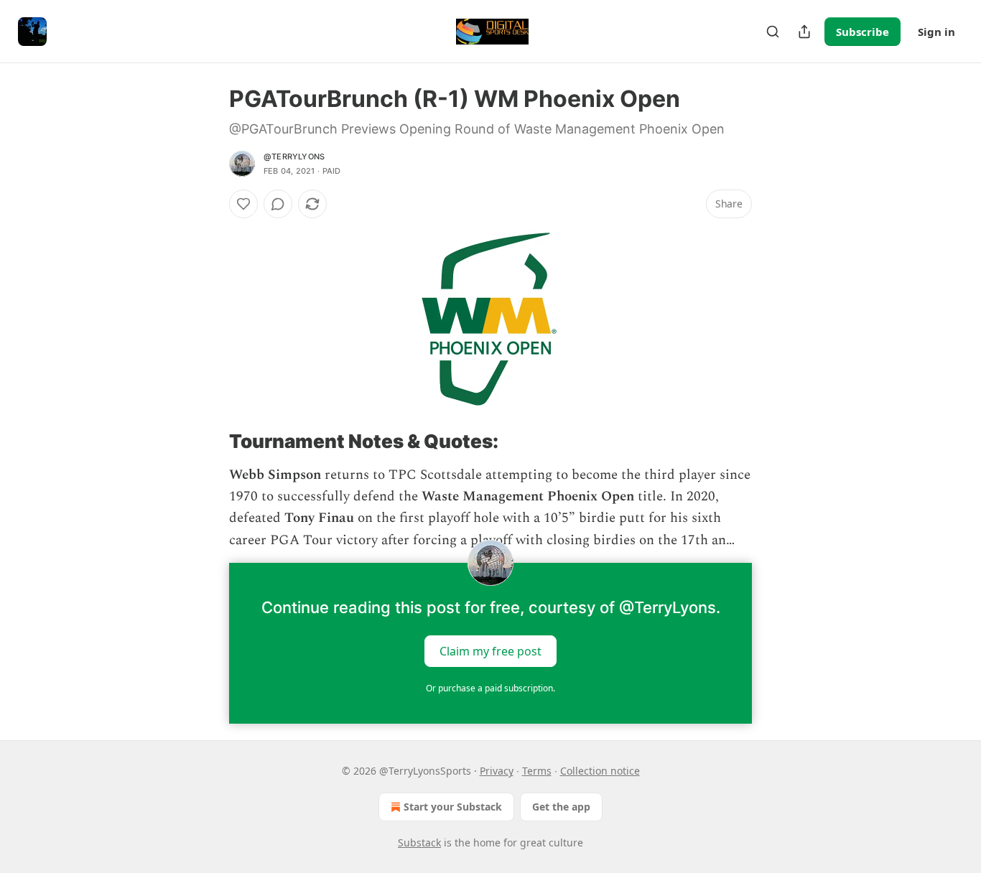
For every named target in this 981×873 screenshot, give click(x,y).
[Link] (208, 441)
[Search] (772, 31)
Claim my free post (490, 651)
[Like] (243, 204)
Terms (537, 771)
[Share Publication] (804, 31)
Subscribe (862, 31)
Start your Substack (453, 806)
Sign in (936, 31)
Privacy (496, 771)
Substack (419, 842)
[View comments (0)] (278, 204)
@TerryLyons (294, 156)
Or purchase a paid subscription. (490, 688)
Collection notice (600, 771)
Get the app (561, 806)
